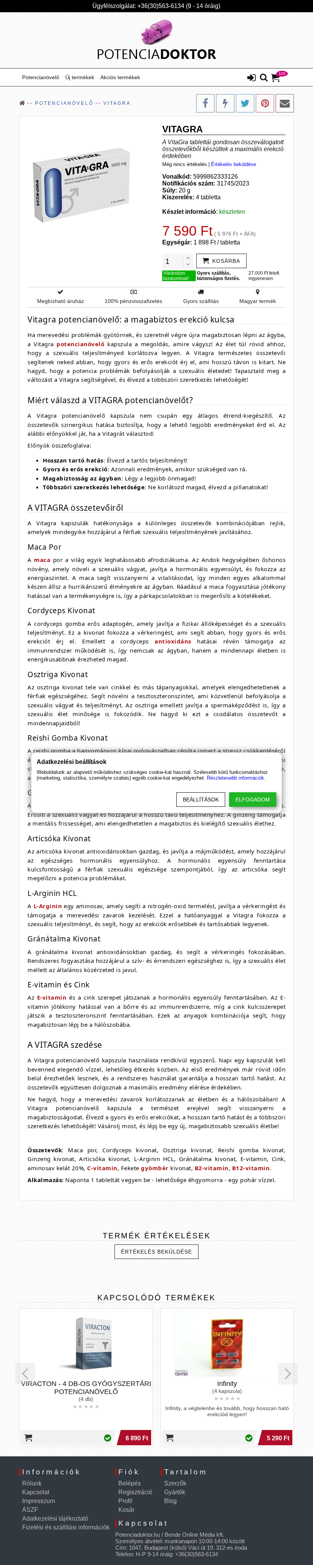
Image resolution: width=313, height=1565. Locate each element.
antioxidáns (173, 641)
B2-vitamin (212, 1168)
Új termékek (79, 77)
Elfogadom (253, 799)
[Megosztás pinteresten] (265, 103)
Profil (125, 1501)
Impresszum (38, 1501)
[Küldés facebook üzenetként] (225, 103)
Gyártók (174, 1492)
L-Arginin (48, 906)
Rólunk (32, 1483)
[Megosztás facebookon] (205, 103)
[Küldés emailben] (285, 103)
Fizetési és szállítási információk (66, 1527)
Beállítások (201, 799)
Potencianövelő (40, 77)
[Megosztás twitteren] (245, 103)
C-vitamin (102, 1168)
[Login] (252, 78)
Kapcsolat (35, 1492)
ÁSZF (30, 1509)
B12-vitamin (251, 1168)
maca (42, 559)
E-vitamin (52, 997)
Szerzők (175, 1483)
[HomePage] (156, 40)
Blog (170, 1501)
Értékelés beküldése (233, 164)
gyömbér (155, 1168)
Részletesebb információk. (236, 778)
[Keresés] (264, 78)
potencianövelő (80, 344)
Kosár (126, 1509)
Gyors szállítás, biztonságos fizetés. (218, 275)
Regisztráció (135, 1492)
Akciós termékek (120, 77)
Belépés (129, 1483)
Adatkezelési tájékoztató (55, 1518)
